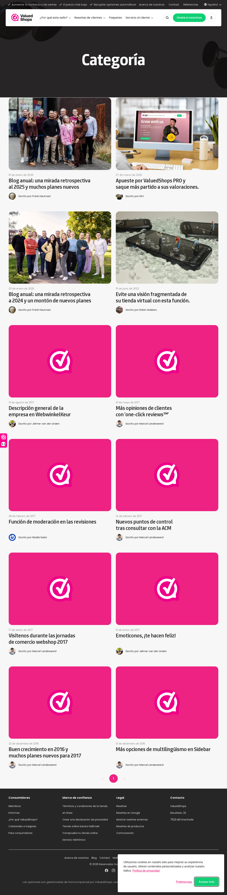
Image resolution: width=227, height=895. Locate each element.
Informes (14, 813)
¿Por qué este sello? (54, 18)
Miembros (15, 806)
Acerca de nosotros (151, 4)
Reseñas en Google (128, 813)
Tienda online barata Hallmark (80, 826)
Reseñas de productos (130, 826)
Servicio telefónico (73, 840)
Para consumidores (20, 833)
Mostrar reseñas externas (132, 819)
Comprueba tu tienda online (80, 833)
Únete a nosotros (189, 18)
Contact (174, 4)
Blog (94, 858)
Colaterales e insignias (22, 826)
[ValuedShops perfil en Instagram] (113, 871)
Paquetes (115, 18)
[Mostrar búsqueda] (167, 17)
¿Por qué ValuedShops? (23, 819)
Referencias (190, 4)
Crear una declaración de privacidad (85, 819)
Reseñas (121, 806)
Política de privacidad (146, 870)
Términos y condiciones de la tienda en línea (84, 809)
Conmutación (125, 833)
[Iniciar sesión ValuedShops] (211, 17)
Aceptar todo (207, 882)
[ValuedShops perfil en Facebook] (106, 871)
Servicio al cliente (138, 18)
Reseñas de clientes (88, 18)
